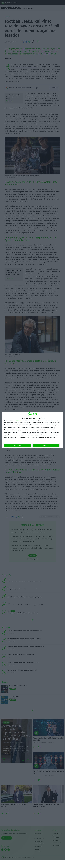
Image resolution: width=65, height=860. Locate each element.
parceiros (18, 420)
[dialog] (32, 430)
